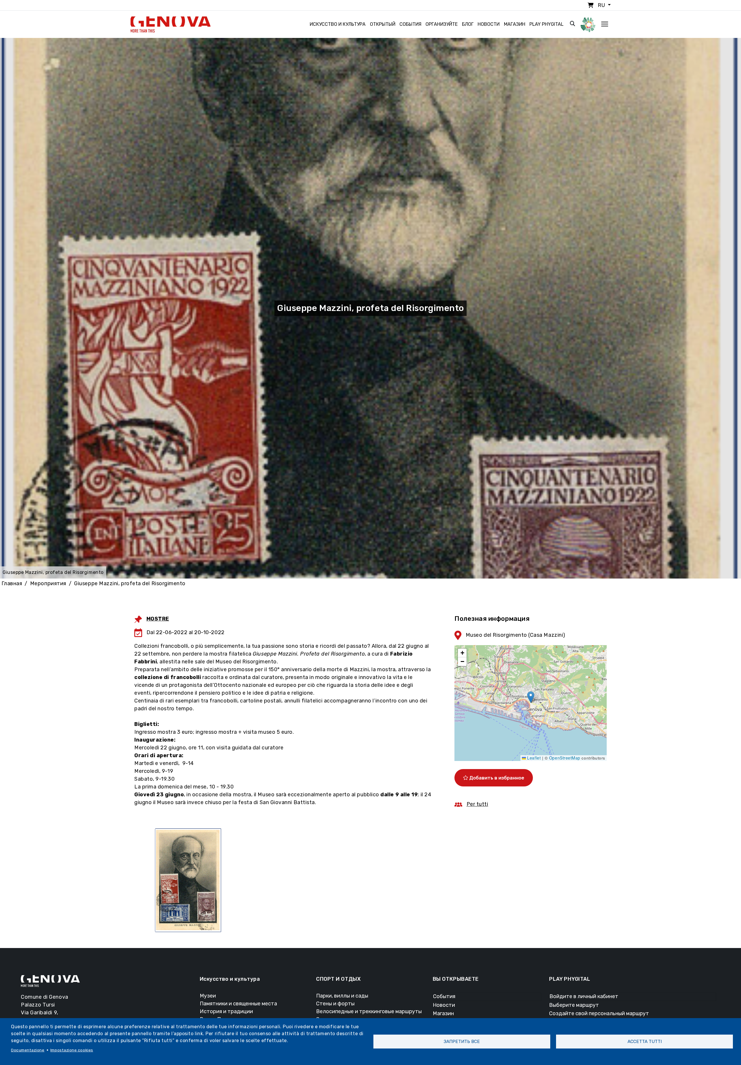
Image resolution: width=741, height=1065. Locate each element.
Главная (11, 583)
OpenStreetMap (564, 758)
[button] (530, 697)
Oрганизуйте (441, 24)
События (410, 24)
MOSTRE (157, 619)
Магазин (514, 24)
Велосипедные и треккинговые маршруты (369, 1011)
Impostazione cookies (71, 1050)
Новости (489, 24)
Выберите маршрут (574, 1005)
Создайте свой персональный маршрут (599, 1013)
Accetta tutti (645, 1041)
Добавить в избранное (496, 778)
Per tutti (477, 804)
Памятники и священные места (238, 1003)
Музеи (208, 996)
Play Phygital (546, 24)
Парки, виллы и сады (342, 996)
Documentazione (28, 1050)
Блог (468, 24)
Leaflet (533, 758)
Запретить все (462, 1041)
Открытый (382, 24)
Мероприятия (48, 583)
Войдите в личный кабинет (583, 996)
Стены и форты (335, 1003)
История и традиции (226, 1011)
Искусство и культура (338, 24)
